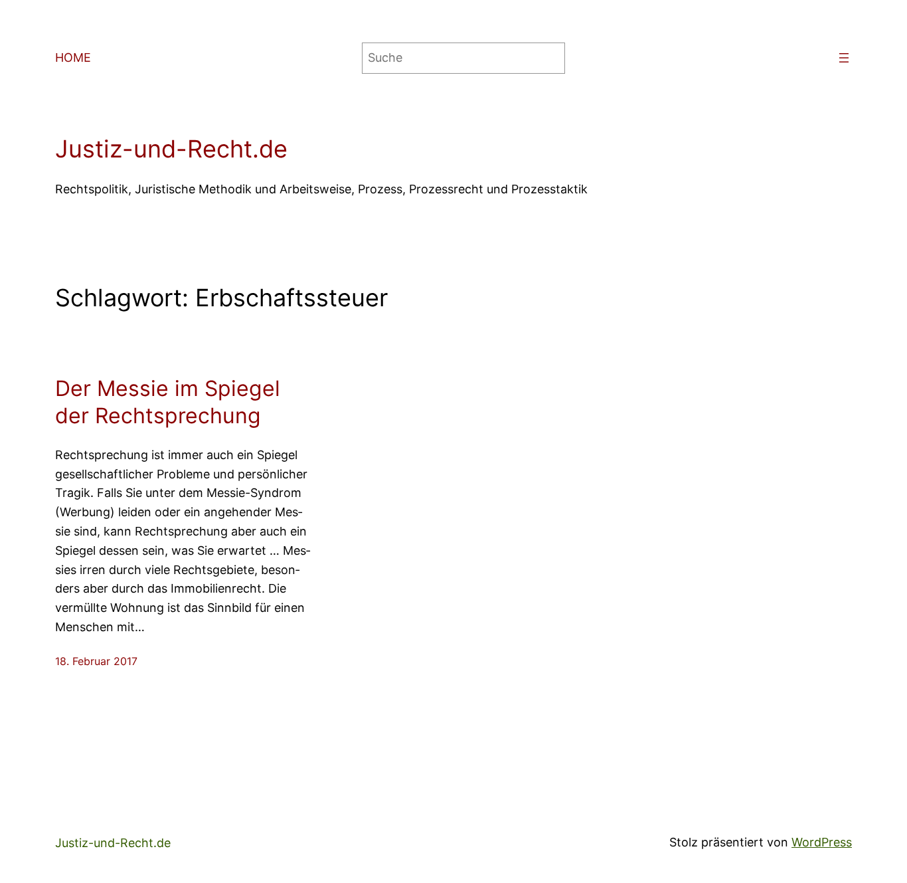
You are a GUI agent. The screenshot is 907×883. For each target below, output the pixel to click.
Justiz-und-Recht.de (171, 148)
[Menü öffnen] (844, 58)
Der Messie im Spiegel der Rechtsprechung (167, 402)
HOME (73, 57)
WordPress (821, 842)
